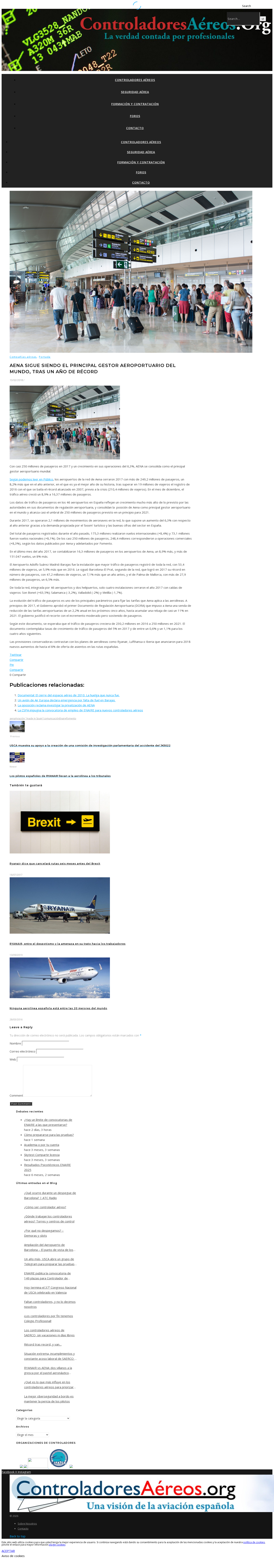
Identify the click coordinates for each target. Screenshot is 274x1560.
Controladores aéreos (135, 80)
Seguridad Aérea (135, 92)
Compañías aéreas (23, 357)
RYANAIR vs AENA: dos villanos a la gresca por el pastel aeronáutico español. (48, 1370)
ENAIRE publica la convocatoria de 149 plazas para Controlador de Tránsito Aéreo (47, 1276)
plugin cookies (57, 1544)
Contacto (135, 128)
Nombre (15, 1043)
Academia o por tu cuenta (41, 1145)
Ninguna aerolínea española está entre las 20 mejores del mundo (58, 1008)
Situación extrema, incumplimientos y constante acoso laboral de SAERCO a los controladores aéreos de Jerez (50, 1356)
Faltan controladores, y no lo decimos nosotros (50, 1304)
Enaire (62, 718)
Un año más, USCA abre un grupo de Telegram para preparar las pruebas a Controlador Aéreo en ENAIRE (49, 1262)
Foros (135, 116)
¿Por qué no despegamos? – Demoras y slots (44, 1232)
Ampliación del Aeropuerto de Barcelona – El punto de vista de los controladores (48, 1247)
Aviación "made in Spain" (29, 718)
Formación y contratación (135, 104)
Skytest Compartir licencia (42, 1155)
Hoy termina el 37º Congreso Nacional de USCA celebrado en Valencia (50, 1289)
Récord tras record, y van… (43, 1344)
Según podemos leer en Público (31, 479)
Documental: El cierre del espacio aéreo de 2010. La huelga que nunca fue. (69, 695)
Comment (16, 1095)
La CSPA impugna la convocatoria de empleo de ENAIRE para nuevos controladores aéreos (80, 710)
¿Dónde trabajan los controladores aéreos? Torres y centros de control (49, 1218)
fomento (71, 718)
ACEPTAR (8, 1551)
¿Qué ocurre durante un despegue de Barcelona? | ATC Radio (50, 1195)
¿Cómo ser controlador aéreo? (45, 1207)
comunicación (51, 718)
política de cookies (254, 1542)
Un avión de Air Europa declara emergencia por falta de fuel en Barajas (67, 700)
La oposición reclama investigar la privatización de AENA (56, 705)
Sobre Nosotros (27, 1523)
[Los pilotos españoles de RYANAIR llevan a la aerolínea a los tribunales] (17, 761)
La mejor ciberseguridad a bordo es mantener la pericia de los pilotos (49, 1398)
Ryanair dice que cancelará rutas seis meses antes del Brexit (55, 863)
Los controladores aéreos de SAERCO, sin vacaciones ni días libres (49, 1332)
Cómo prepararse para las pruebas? (49, 1135)
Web (13, 1059)
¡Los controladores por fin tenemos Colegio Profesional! (48, 1318)
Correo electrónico (22, 1051)
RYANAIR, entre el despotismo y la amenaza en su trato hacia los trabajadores (68, 943)
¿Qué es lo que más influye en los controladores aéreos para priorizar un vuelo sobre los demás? (49, 1385)
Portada (45, 357)
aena (12, 718)
